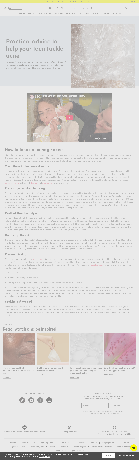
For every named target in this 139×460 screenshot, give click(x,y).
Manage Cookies (126, 455)
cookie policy (44, 456)
